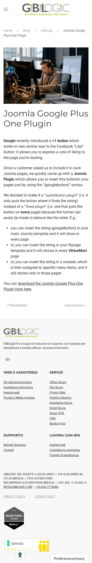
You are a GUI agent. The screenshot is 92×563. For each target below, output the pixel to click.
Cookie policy (45, 496)
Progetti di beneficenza (64, 455)
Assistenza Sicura (61, 403)
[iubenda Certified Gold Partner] (27, 545)
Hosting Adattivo (61, 397)
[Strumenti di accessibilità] (20, 554)
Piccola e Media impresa (19, 397)
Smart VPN (57, 413)
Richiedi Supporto (15, 445)
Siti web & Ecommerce (18, 382)
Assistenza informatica (18, 387)
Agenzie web (12, 392)
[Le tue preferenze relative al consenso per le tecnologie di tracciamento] (69, 558)
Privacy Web (58, 392)
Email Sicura (58, 408)
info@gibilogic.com (18, 487)
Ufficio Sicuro (58, 382)
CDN (53, 418)
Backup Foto (58, 423)
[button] (6, 9)
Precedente (17, 305)
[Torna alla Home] (46, 9)
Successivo (74, 305)
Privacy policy (14, 496)
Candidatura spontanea (65, 450)
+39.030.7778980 (47, 487)
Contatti (9, 450)
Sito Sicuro (56, 387)
